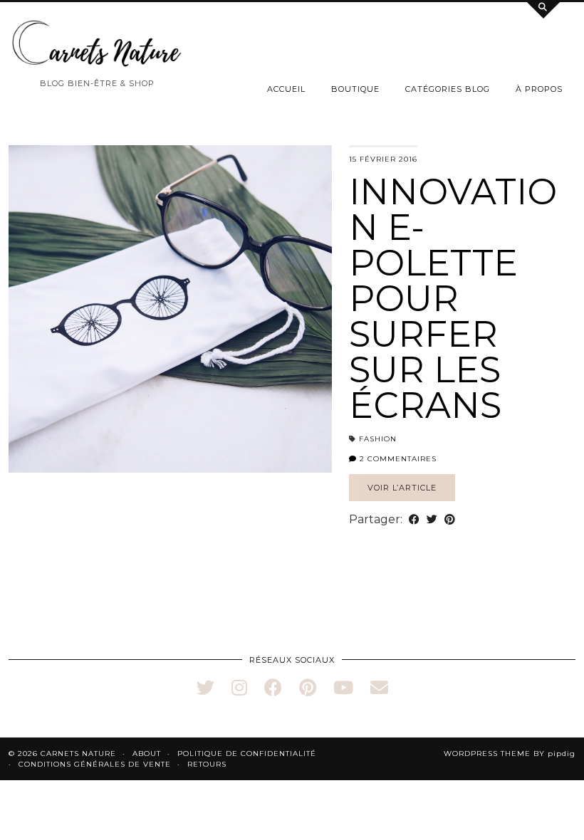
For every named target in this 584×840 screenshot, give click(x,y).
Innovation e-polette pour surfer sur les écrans (453, 298)
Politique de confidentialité (246, 753)
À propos (539, 89)
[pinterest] (307, 687)
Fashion (378, 438)
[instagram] (239, 687)
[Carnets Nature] (97, 43)
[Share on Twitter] (432, 519)
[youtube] (343, 687)
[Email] (379, 687)
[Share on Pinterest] (450, 519)
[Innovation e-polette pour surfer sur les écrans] (170, 309)
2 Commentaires (397, 458)
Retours (206, 764)
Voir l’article (402, 488)
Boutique (355, 89)
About (146, 753)
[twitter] (205, 687)
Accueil (286, 89)
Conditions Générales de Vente (95, 764)
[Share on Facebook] (414, 519)
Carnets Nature (78, 753)
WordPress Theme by (509, 753)
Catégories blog (447, 89)
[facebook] (273, 687)
